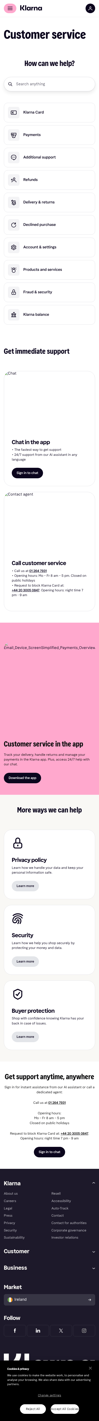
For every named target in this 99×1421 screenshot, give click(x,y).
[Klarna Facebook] (15, 1330)
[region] (49, 1391)
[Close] (90, 1368)
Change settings (49, 1395)
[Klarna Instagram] (84, 1330)
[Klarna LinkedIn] (38, 1330)
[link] (49, 112)
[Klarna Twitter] (61, 1330)
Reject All (33, 1409)
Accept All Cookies (65, 1409)
